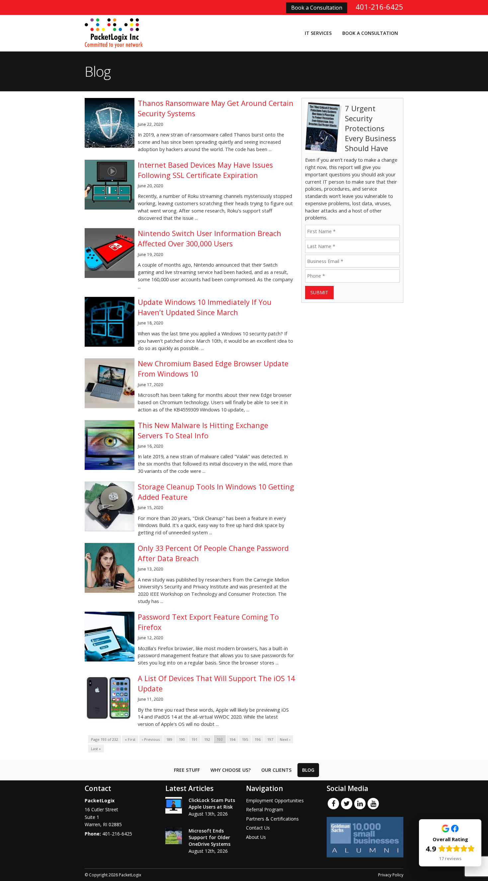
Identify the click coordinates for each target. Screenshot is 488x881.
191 (195, 739)
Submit (319, 292)
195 (245, 739)
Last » (96, 748)
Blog (308, 770)
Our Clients (276, 770)
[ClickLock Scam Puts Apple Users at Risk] (173, 805)
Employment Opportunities (275, 800)
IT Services (318, 33)
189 (169, 739)
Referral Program (264, 809)
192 (207, 739)
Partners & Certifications (272, 819)
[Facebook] (333, 803)
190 (182, 739)
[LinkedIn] (359, 803)
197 (270, 739)
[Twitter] (346, 803)
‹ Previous (151, 739)
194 (232, 739)
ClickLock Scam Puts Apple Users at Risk (212, 803)
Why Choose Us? (230, 770)
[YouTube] (373, 803)
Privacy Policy (390, 875)
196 (258, 739)
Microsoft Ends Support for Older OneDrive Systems (209, 837)
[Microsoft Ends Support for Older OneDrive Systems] (173, 836)
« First (130, 739)
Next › (285, 739)
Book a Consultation (316, 7)
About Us (256, 837)
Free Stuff (187, 770)
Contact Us (258, 828)
